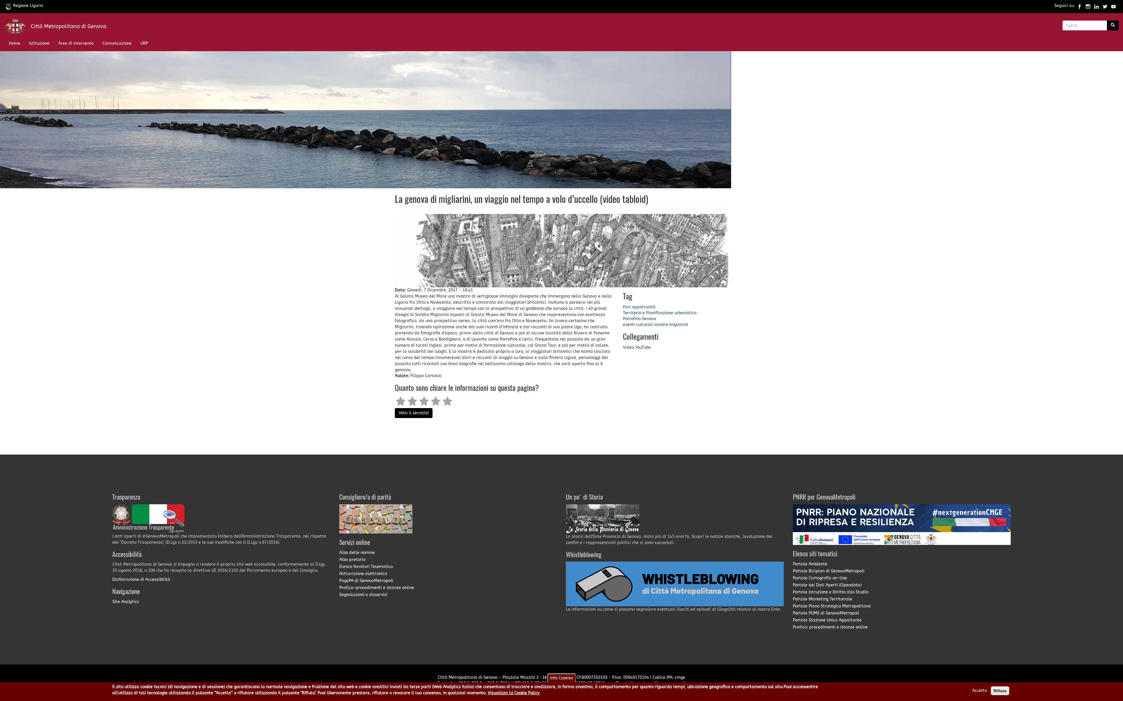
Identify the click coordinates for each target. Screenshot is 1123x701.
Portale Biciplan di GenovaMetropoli (828, 571)
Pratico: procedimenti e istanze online (830, 627)
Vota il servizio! (414, 412)
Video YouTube (637, 347)
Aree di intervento (76, 43)
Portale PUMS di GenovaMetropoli (826, 613)
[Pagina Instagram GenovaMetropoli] (1088, 5)
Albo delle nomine (357, 552)
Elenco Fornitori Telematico (366, 566)
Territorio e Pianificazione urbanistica (660, 312)
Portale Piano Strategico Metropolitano (832, 606)
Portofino (632, 318)
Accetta (979, 690)
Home (14, 43)
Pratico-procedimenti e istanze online (376, 587)
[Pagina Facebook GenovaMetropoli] (1079, 5)
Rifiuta (1000, 690)
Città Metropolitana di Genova (68, 26)
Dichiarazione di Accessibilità (141, 579)
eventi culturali (638, 324)
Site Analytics (125, 601)
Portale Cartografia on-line (820, 578)
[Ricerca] (1113, 25)
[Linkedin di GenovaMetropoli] (1096, 5)
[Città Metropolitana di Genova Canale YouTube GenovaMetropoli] (1113, 5)
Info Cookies (561, 678)
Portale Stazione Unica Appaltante (827, 620)
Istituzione (39, 43)
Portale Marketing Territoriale (822, 599)
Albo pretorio (352, 559)
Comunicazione (117, 43)
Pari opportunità (639, 307)
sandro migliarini (671, 324)
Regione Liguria (28, 5)
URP (144, 43)
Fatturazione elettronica (363, 573)
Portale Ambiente (810, 564)
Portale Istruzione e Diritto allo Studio (830, 592)
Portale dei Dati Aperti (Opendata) (827, 585)
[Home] (17, 27)
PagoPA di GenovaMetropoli (366, 580)
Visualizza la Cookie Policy (514, 692)
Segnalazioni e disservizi (363, 594)
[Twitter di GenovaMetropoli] (1105, 5)
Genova (649, 318)
